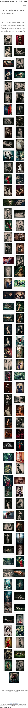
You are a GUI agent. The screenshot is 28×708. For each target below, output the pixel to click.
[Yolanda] (8, 109)
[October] (8, 434)
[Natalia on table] (8, 190)
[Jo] (8, 573)
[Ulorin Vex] (19, 132)
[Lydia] (8, 457)
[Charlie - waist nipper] (8, 167)
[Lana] (19, 480)
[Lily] (8, 225)
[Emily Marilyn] (8, 584)
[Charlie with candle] (8, 538)
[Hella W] (19, 561)
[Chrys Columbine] (19, 584)
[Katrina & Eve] (19, 237)
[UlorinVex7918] (19, 457)
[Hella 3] (8, 341)
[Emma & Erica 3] (8, 237)
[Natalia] (8, 352)
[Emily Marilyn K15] (8, 526)
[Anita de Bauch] (19, 491)
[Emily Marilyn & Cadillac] (8, 515)
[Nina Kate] (19, 434)
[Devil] (14, 677)
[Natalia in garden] (8, 179)
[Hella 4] (8, 329)
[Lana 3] (19, 294)
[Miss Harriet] (8, 596)
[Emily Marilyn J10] (19, 503)
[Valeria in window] (19, 86)
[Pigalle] (19, 665)
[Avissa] (8, 607)
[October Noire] (8, 445)
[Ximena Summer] (8, 376)
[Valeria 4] (8, 260)
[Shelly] (19, 202)
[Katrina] (19, 341)
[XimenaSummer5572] (19, 271)
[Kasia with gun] (19, 538)
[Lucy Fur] (19, 654)
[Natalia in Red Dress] (19, 445)
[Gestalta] (8, 410)
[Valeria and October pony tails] (8, 248)
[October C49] (19, 167)
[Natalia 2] (19, 63)
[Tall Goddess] (19, 387)
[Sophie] (19, 468)
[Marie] (8, 271)
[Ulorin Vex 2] (8, 422)
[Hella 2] (19, 329)
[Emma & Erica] (19, 225)
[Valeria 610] (8, 86)
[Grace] (19, 573)
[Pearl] (8, 665)
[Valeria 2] (8, 387)
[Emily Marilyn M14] (19, 515)
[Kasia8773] (19, 190)
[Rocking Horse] (8, 40)
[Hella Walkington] (8, 561)
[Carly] (19, 352)
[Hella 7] (19, 306)
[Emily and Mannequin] (8, 364)
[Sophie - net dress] (8, 654)
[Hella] (19, 549)
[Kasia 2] (8, 491)
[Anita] (8, 318)
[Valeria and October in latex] (19, 422)
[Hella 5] (8, 503)
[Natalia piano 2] (19, 179)
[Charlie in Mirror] (19, 526)
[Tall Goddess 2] (8, 283)
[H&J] (19, 260)
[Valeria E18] (19, 97)
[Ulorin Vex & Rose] (8, 144)
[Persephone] (8, 399)
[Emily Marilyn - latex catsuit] (19, 155)
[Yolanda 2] (19, 109)
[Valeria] (19, 376)
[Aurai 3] (8, 549)
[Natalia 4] (8, 213)
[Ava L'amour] (8, 63)
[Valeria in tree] (19, 631)
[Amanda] (8, 631)
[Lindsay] (19, 213)
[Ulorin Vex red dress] (8, 642)
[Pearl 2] (8, 202)
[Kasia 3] (8, 306)
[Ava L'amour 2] (19, 40)
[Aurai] (8, 619)
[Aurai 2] (19, 318)
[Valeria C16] (19, 283)
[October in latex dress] (19, 642)
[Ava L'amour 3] (8, 74)
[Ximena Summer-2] (19, 619)
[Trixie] (8, 468)
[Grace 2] (19, 74)
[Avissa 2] (19, 607)
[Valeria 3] (19, 248)
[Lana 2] (8, 51)
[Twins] (8, 155)
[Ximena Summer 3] (19, 364)
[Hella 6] (8, 294)
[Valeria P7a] (8, 97)
